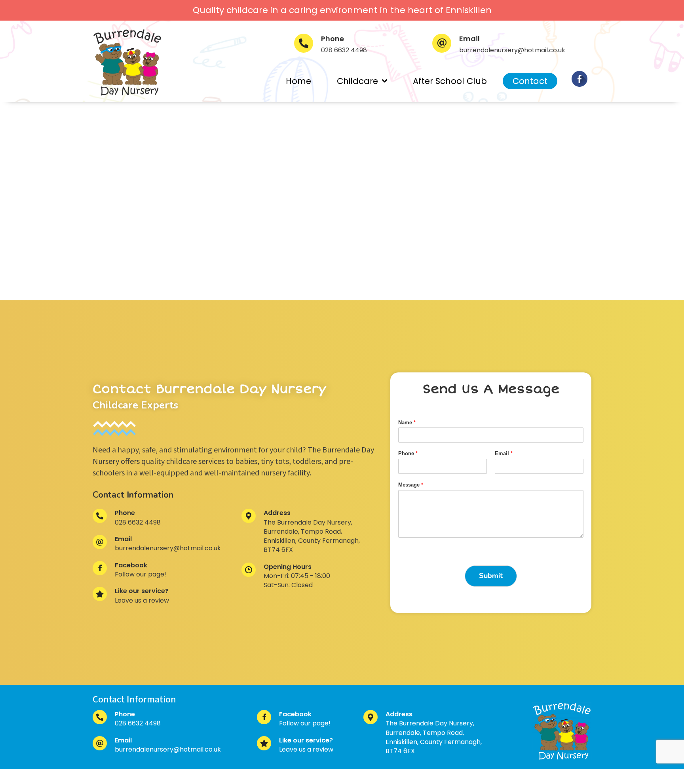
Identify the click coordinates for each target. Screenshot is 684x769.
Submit (491, 575)
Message (410, 485)
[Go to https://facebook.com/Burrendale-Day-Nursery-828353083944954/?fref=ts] (159, 572)
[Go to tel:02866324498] (355, 46)
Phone (408, 453)
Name (407, 423)
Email (504, 453)
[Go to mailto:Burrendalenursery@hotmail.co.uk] (511, 46)
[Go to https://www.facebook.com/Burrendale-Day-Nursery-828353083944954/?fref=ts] (579, 79)
